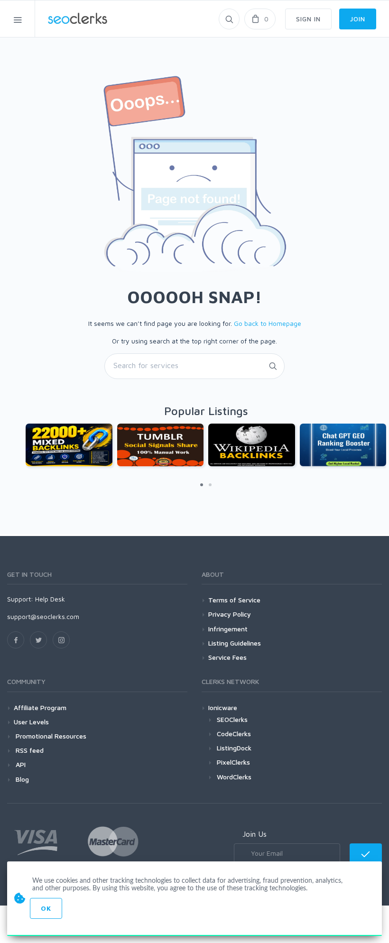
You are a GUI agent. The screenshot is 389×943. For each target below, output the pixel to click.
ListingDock (234, 748)
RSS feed (29, 750)
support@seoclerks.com (43, 616)
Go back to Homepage (267, 323)
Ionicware (222, 707)
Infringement (228, 629)
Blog (21, 779)
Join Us (254, 834)
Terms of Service (234, 600)
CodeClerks (234, 734)
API (20, 764)
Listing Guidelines (234, 643)
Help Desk (50, 599)
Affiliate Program (40, 707)
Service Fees (227, 657)
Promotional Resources (50, 736)
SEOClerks (232, 719)
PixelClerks (233, 762)
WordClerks (234, 777)
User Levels (31, 722)
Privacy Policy (229, 614)
